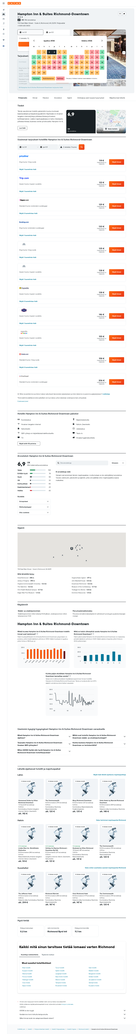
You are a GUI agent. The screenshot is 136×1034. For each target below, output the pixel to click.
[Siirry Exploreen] (3, 29)
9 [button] (44, 57)
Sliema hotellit (27, 974)
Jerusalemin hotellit (95, 980)
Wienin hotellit (60, 980)
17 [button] (49, 62)
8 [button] (39, 57)
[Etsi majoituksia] (3, 14)
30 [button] (44, 73)
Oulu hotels (26, 983)
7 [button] (33, 57)
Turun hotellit (59, 968)
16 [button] (44, 62)
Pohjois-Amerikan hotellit (41, 1029)
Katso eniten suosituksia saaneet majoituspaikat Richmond (105, 868)
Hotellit (30, 1029)
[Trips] (3, 40)
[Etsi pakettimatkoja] (3, 23)
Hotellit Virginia (71, 1029)
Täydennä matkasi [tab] (48, 955)
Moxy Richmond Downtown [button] (82, 800)
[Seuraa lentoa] (3, 34)
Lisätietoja (106, 394)
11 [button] (54, 57)
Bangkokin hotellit (95, 974)
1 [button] (86, 52)
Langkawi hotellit (61, 974)
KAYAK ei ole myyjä (27, 1010)
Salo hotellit (92, 968)
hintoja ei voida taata (67, 1004)
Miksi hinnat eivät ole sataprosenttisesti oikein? (37, 1018)
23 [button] (44, 67)
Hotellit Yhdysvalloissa (58, 1029)
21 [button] (34, 67)
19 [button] (59, 62)
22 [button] (39, 67)
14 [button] (34, 62)
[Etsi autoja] (3, 19)
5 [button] (59, 52)
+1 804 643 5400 (24, 26)
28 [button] (34, 73)
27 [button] (64, 67)
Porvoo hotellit (27, 977)
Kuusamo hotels (94, 986)
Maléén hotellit (94, 971)
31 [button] (97, 73)
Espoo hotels (26, 986)
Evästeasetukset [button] (23, 401)
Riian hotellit (26, 968)
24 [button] (49, 67)
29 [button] (39, 73)
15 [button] (39, 62)
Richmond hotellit (84, 1029)
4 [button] (54, 52)
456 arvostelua (30, 20)
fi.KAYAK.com (21, 1029)
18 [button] (54, 62)
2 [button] (44, 52)
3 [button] (49, 52)
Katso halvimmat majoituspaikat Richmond (111, 820)
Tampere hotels (60, 983)
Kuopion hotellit (27, 971)
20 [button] (64, 62)
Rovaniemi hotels (61, 986)
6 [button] (64, 52)
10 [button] (49, 57)
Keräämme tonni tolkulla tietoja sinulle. (34, 1014)
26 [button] (59, 67)
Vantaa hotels (93, 983)
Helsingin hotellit (27, 980)
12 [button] (59, 57)
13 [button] (64, 57)
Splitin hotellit (59, 971)
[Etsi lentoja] (3, 10)
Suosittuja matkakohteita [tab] (29, 955)
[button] (3, 3)
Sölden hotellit (93, 977)
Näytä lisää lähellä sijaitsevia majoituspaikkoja (109, 775)
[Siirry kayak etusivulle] (14, 3)
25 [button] (54, 67)
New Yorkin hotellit (61, 977)
